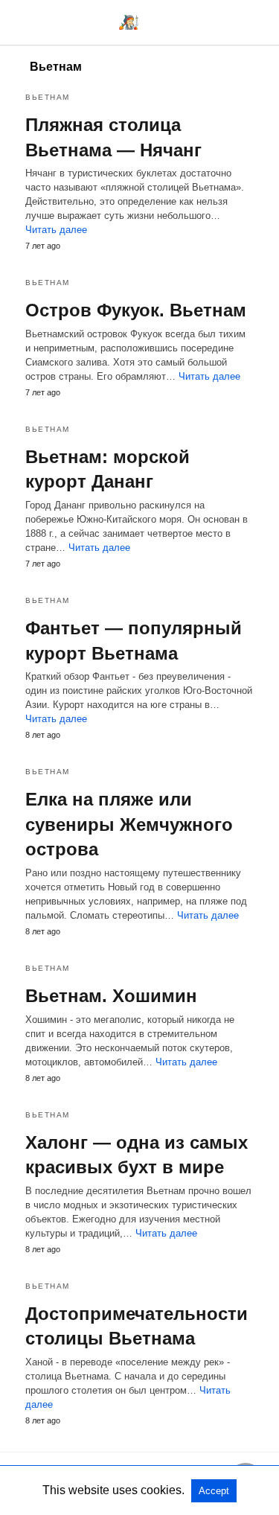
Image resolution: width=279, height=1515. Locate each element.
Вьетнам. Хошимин (111, 996)
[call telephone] (259, 22)
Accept (214, 1490)
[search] (233, 22)
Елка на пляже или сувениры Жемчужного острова (129, 824)
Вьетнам (47, 97)
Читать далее (56, 229)
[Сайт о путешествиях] (128, 22)
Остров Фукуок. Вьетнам (135, 310)
